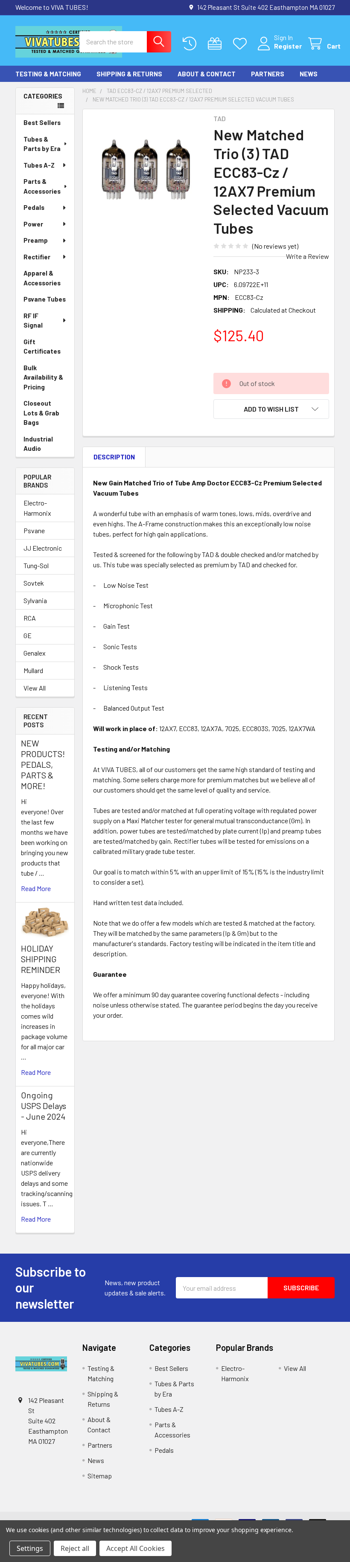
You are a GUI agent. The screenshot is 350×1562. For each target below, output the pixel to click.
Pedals (33, 207)
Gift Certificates (42, 346)
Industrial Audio (38, 444)
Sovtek (33, 583)
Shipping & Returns (129, 74)
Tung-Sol (36, 565)
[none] (146, 172)
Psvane (34, 530)
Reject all (75, 1548)
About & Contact (207, 74)
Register (288, 46)
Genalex (34, 653)
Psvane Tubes (44, 299)
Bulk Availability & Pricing (43, 377)
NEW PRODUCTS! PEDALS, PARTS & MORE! (43, 764)
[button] (271, 409)
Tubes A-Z (39, 165)
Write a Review (307, 256)
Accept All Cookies (135, 1548)
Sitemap (100, 1476)
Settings (30, 1548)
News (309, 74)
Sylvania (35, 600)
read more (36, 888)
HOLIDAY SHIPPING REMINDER (40, 959)
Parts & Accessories (42, 186)
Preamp (35, 240)
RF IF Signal (33, 320)
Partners (267, 74)
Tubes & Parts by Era (42, 144)
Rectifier (36, 257)
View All (34, 688)
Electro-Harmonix (37, 508)
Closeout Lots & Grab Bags (41, 412)
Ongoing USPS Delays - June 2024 (43, 1105)
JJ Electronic (42, 548)
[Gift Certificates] (217, 43)
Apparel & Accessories (42, 278)
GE (27, 635)
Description (114, 457)
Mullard (33, 670)
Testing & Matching (48, 74)
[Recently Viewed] (191, 43)
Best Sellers (42, 122)
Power (33, 224)
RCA (29, 618)
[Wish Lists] (242, 43)
